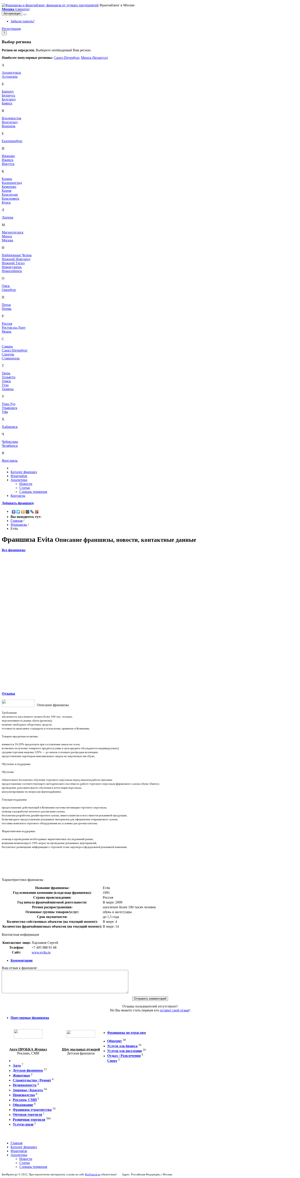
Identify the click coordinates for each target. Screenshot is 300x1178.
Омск (6, 286)
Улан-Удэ (8, 404)
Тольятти (8, 377)
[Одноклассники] (23, 512)
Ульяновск (9, 408)
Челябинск (10, 445)
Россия (7, 323)
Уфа (5, 412)
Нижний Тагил (13, 263)
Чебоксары (10, 442)
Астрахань (10, 76)
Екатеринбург (12, 141)
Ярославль (10, 460)
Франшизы (19, 524)
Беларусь (8, 95)
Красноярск (10, 198)
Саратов (8, 354)
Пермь (6, 309)
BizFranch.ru (92, 1174)
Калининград (12, 183)
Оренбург (9, 290)
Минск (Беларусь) (94, 57)
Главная (16, 521)
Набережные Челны (17, 255)
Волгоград (10, 122)
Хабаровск (10, 427)
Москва (7, 240)
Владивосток (11, 118)
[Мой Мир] (27, 512)
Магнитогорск (12, 232)
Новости (25, 484)
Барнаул (8, 91)
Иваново (8, 156)
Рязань (6, 331)
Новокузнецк (12, 267)
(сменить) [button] (15, 9)
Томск (6, 381)
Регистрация (11, 29)
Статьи (24, 488)
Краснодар (10, 194)
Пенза (6, 305)
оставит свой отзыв (174, 1010)
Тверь (6, 373)
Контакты (18, 495)
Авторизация (12, 13)
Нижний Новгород (16, 259)
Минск (7, 236)
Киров (6, 190)
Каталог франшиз (24, 472)
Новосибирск (12, 271)
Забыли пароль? (22, 21)
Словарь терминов (33, 492)
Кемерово (9, 187)
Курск (6, 202)
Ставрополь (11, 358)
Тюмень (8, 389)
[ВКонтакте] (13, 512)
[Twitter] (18, 512)
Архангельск (11, 72)
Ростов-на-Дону (14, 327)
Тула (5, 385)
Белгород (9, 99)
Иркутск (8, 164)
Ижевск (7, 160)
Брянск (7, 103)
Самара (7, 346)
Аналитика (19, 480)
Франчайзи (19, 476)
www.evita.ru (41, 952)
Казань (7, 179)
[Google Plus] (36, 512)
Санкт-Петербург (66, 57)
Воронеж (8, 126)
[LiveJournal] (32, 512)
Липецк (7, 217)
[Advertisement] (150, 621)
